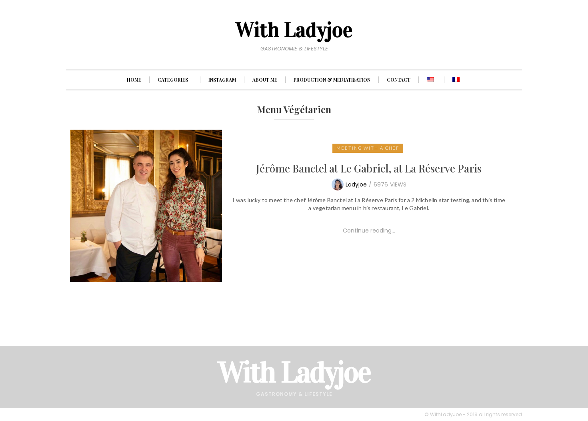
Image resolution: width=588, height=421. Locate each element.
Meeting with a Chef (367, 147)
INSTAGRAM (222, 79)
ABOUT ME (264, 79)
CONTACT (398, 79)
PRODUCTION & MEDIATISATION (332, 79)
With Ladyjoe (294, 372)
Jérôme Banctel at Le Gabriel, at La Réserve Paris (369, 168)
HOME (134, 79)
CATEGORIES (173, 79)
